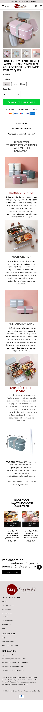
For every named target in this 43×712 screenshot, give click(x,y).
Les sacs (5, 617)
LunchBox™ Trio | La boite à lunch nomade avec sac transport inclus (31, 534)
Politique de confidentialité (12, 666)
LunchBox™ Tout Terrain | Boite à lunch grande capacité (12, 534)
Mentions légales (8, 655)
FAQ (3, 638)
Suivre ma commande (10, 645)
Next (37, 29)
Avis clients (6, 624)
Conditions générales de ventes (14, 659)
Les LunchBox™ (8, 605)
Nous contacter (7, 641)
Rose (7, 84)
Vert (14, 84)
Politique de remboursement (13, 670)
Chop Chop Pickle (15, 691)
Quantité (7, 89)
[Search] (36, 6)
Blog (3, 628)
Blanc (22, 84)
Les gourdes (6, 609)
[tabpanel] (17, 53)
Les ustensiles (7, 620)
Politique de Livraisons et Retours (15, 662)
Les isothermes (7, 613)
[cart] (41, 6)
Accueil (4, 601)
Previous (5, 29)
